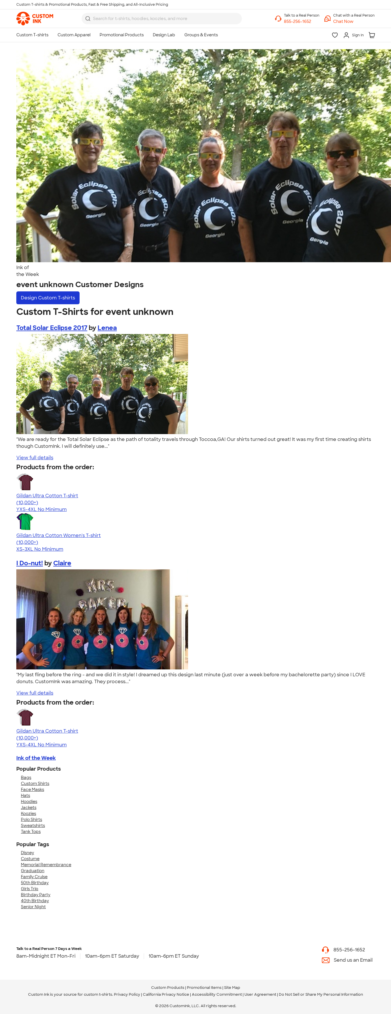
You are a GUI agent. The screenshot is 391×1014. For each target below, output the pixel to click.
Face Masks (32, 789)
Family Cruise (34, 876)
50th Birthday (35, 882)
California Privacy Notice (166, 994)
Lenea (107, 328)
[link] (34, 18)
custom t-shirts (98, 994)
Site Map (232, 987)
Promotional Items (204, 987)
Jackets (28, 807)
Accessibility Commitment (217, 994)
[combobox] (162, 18)
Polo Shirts (31, 819)
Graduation (32, 870)
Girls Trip (29, 888)
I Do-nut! (29, 563)
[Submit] (88, 18)
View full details (34, 458)
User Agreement (260, 994)
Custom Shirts (35, 783)
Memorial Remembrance (46, 864)
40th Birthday (35, 900)
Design (48, 298)
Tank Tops (31, 831)
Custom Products (167, 987)
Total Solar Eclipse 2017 (51, 328)
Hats (25, 795)
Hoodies (29, 801)
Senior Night (33, 906)
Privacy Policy (127, 994)
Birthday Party (35, 894)
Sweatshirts (33, 825)
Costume (30, 858)
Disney (27, 852)
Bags (26, 777)
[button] (354, 22)
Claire (62, 563)
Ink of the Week (36, 758)
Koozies (28, 813)
